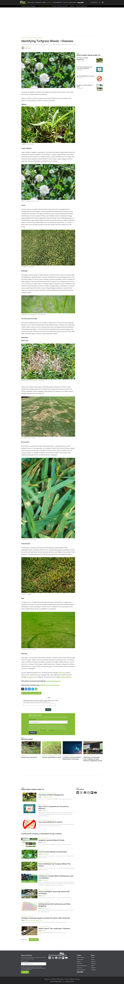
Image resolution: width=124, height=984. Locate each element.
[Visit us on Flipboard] (92, 792)
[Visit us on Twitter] (81, 792)
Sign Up (33, 732)
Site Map (77, 979)
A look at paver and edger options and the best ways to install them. (55, 897)
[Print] (22, 689)
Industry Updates (42, 804)
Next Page (34, 939)
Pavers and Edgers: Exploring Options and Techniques (53, 892)
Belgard (43, 895)
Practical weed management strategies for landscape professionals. (55, 799)
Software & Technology (89, 755)
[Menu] (102, 2)
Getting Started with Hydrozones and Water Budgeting (54, 905)
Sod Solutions (44, 854)
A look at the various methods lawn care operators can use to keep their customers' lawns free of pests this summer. (56, 825)
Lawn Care (24, 37)
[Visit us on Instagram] (88, 792)
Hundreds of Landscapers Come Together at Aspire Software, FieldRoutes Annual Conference (92, 759)
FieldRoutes (44, 810)
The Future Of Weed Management (82, 58)
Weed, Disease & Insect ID (36, 37)
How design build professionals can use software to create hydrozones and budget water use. (56, 911)
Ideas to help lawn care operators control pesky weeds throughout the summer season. (55, 856)
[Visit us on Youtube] (95, 792)
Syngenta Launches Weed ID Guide (84, 85)
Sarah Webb (28, 47)
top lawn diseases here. (53, 681)
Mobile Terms (43, 730)
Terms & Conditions (69, 979)
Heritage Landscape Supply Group (33, 920)
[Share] (26, 689)
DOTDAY (43, 930)
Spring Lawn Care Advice (29, 757)
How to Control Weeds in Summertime (52, 852)
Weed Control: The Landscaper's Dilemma (54, 928)
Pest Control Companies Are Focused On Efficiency (84, 67)
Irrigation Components (44, 902)
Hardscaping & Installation (45, 889)
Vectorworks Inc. (45, 908)
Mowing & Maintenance (68, 755)
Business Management (44, 874)
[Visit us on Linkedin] (77, 792)
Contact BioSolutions (46, 797)
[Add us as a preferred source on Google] (36, 689)
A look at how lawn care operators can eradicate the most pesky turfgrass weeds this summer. (56, 868)
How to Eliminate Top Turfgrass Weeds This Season (54, 865)
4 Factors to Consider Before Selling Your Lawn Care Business (55, 877)
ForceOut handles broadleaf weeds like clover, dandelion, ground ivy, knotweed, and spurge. (44, 922)
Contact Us (47, 979)
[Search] (99, 2)
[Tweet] (32, 689)
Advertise (53, 979)
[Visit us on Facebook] (85, 792)
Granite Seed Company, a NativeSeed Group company (41, 834)
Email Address (33, 719)
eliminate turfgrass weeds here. (49, 685)
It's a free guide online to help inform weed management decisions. (54, 844)
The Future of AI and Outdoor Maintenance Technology (72, 758)
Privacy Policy (52, 730)
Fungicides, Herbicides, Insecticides (50, 755)
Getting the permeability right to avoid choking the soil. (51, 932)
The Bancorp (44, 880)
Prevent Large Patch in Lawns (51, 757)
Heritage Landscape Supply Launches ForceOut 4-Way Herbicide (45, 918)
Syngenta (43, 842)
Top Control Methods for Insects (85, 76)
